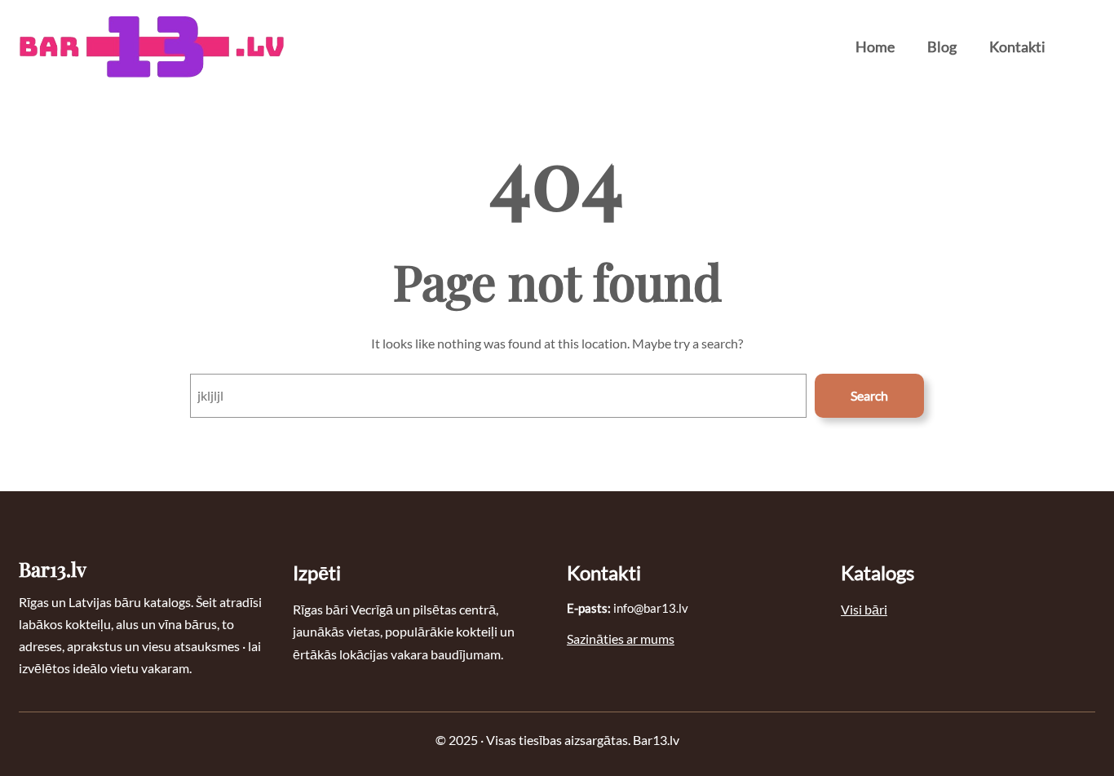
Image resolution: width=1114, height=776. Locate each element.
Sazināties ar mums (620, 638)
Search (869, 395)
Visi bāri (864, 609)
